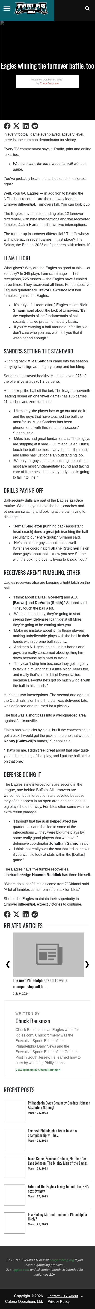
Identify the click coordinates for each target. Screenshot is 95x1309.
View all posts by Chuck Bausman (38, 1070)
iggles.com (21, 1269)
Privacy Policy (59, 1301)
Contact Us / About (63, 1296)
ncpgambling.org (62, 1260)
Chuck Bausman (49, 83)
